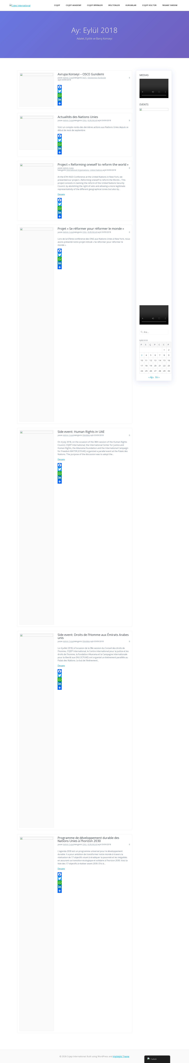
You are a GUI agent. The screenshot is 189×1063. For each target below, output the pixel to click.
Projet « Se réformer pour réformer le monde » (91, 228)
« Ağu (151, 377)
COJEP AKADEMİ (73, 5)
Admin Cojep (68, 77)
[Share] (94, 103)
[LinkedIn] (94, 99)
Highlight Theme (121, 1056)
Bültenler (114, 5)
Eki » (157, 377)
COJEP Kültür (149, 5)
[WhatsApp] (94, 95)
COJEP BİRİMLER (95, 5)
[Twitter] (94, 91)
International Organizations (77, 170)
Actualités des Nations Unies (78, 117)
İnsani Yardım (169, 5)
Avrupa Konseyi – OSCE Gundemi (81, 74)
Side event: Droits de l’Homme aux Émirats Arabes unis (93, 636)
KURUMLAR (131, 5)
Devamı (61, 194)
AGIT (84, 77)
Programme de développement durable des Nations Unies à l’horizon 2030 (88, 839)
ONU (84, 120)
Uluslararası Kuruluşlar (97, 77)
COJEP (57, 5)
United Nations (96, 170)
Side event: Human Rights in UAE (81, 431)
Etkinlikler (86, 435)
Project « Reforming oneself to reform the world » (93, 164)
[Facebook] (94, 87)
